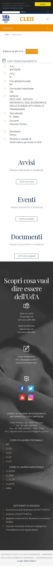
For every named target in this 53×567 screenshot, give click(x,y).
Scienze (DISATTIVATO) (19, 514)
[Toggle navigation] (48, 11)
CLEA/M (10, 471)
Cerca (23, 12)
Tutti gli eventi (26, 219)
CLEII (7, 34)
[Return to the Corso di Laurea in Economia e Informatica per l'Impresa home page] (26, 19)
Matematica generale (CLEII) (26, 142)
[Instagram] (30, 397)
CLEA (9, 448)
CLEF (9, 457)
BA (7, 444)
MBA (8, 488)
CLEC (9, 452)
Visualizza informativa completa (12, 8)
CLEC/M (10, 479)
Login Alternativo (26, 560)
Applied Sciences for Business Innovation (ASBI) (28, 520)
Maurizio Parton (18, 124)
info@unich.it (29, 356)
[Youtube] (22, 397)
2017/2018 (31, 51)
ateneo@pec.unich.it (29, 360)
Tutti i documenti (26, 256)
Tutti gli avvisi (26, 182)
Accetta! (43, 4)
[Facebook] (22, 388)
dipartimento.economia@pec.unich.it (29, 431)
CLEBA (10, 475)
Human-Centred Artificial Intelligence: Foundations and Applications (26, 528)
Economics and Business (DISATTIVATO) (28, 509)
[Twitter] (30, 388)
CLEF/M (10, 484)
